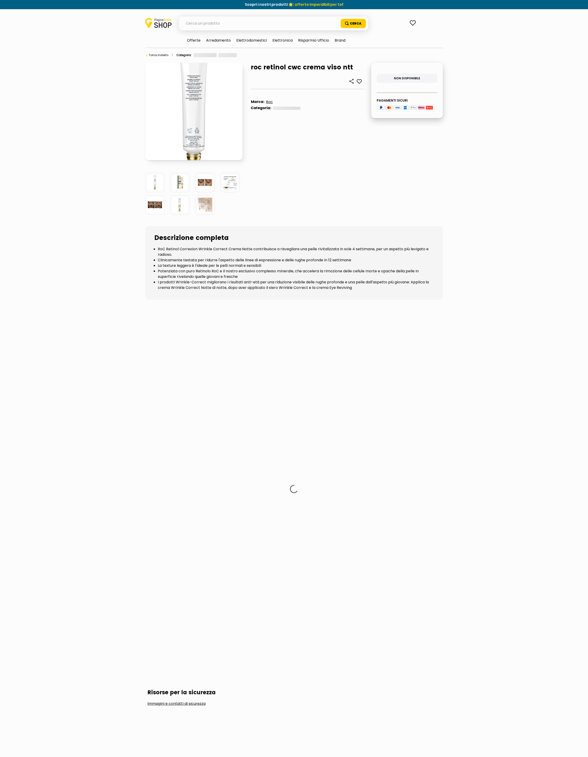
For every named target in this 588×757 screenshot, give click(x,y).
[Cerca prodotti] (353, 23)
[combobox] (273, 23)
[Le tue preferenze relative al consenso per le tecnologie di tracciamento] (580, 749)
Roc (269, 102)
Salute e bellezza (205, 55)
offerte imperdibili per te (318, 4)
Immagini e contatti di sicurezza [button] (176, 325)
